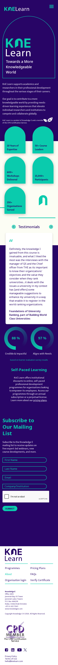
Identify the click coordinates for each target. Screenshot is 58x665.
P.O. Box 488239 (11, 601)
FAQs (33, 573)
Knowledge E (10, 591)
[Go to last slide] (14, 227)
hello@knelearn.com (14, 661)
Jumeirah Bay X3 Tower (14, 596)
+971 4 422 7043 (11, 606)
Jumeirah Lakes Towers (14, 598)
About (8, 573)
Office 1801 (9, 593)
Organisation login (15, 580)
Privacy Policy (11, 656)
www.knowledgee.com (14, 608)
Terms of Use (11, 658)
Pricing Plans (37, 567)
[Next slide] (51, 227)
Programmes (12, 567)
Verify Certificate (40, 580)
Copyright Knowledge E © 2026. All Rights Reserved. (25, 613)
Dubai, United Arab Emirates (16, 603)
